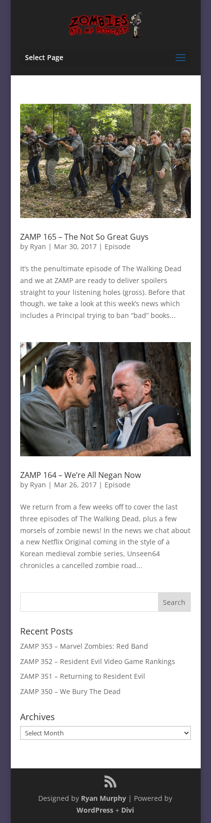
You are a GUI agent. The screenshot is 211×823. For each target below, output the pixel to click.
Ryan (38, 246)
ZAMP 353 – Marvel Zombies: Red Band (84, 646)
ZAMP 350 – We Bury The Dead (70, 691)
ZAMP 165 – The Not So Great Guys (84, 236)
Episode (118, 246)
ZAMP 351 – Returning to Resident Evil (82, 676)
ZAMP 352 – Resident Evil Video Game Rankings (97, 661)
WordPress (95, 810)
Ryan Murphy (103, 798)
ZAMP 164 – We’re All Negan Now (80, 475)
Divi (127, 810)
